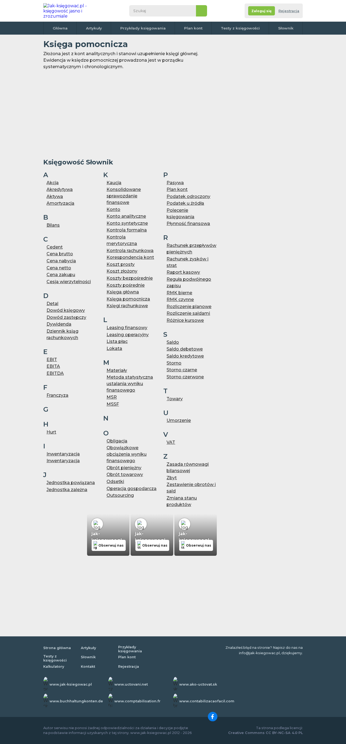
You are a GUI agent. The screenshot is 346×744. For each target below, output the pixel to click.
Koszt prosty (121, 264)
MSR (112, 397)
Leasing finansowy (127, 327)
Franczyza (57, 395)
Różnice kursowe (185, 320)
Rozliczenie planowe (189, 306)
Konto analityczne (126, 216)
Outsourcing (120, 495)
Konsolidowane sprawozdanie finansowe (124, 196)
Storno (174, 363)
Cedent (54, 247)
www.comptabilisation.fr (137, 701)
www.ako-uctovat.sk (198, 684)
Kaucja (114, 182)
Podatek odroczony (188, 196)
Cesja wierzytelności (68, 281)
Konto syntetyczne (127, 223)
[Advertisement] (130, 114)
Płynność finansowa (188, 223)
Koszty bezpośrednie (130, 278)
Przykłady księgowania (143, 28)
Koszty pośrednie (126, 285)
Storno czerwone (185, 376)
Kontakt (88, 666)
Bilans (53, 225)
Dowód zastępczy (66, 317)
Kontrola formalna (127, 230)
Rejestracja (288, 11)
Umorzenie (179, 420)
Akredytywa (59, 189)
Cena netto (58, 267)
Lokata (114, 348)
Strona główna (57, 648)
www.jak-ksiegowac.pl (70, 684)
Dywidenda (58, 324)
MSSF (113, 404)
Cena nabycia (61, 260)
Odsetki (115, 481)
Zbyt (172, 477)
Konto (113, 209)
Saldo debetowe (185, 349)
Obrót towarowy (125, 474)
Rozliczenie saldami (188, 313)
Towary (175, 398)
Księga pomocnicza (128, 299)
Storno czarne (182, 369)
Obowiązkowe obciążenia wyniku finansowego (127, 454)
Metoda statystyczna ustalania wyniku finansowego (130, 384)
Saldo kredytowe (185, 356)
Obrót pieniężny (124, 467)
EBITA (53, 366)
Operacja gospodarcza (132, 488)
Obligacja (117, 441)
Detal (52, 303)
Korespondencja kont (130, 257)
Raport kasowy (183, 272)
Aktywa (54, 196)
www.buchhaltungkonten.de (76, 701)
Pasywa (175, 182)
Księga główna (123, 292)
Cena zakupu (60, 274)
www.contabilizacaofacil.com (206, 701)
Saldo (173, 342)
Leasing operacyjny (128, 334)
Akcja (52, 182)
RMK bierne (179, 292)
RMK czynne (180, 299)
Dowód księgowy (65, 310)
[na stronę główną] (71, 11)
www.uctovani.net (131, 684)
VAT (171, 442)
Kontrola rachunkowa (130, 250)
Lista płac (117, 341)
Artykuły (94, 28)
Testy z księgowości (240, 28)
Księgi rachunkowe (127, 305)
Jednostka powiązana (70, 482)
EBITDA (55, 373)
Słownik (286, 28)
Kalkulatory (53, 666)
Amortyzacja (60, 203)
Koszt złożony (122, 271)
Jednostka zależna (66, 489)
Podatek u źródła (185, 203)
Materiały (117, 370)
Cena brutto (59, 253)
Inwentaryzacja (63, 454)
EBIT (51, 359)
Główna (60, 28)
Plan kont (193, 28)
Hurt (51, 432)
